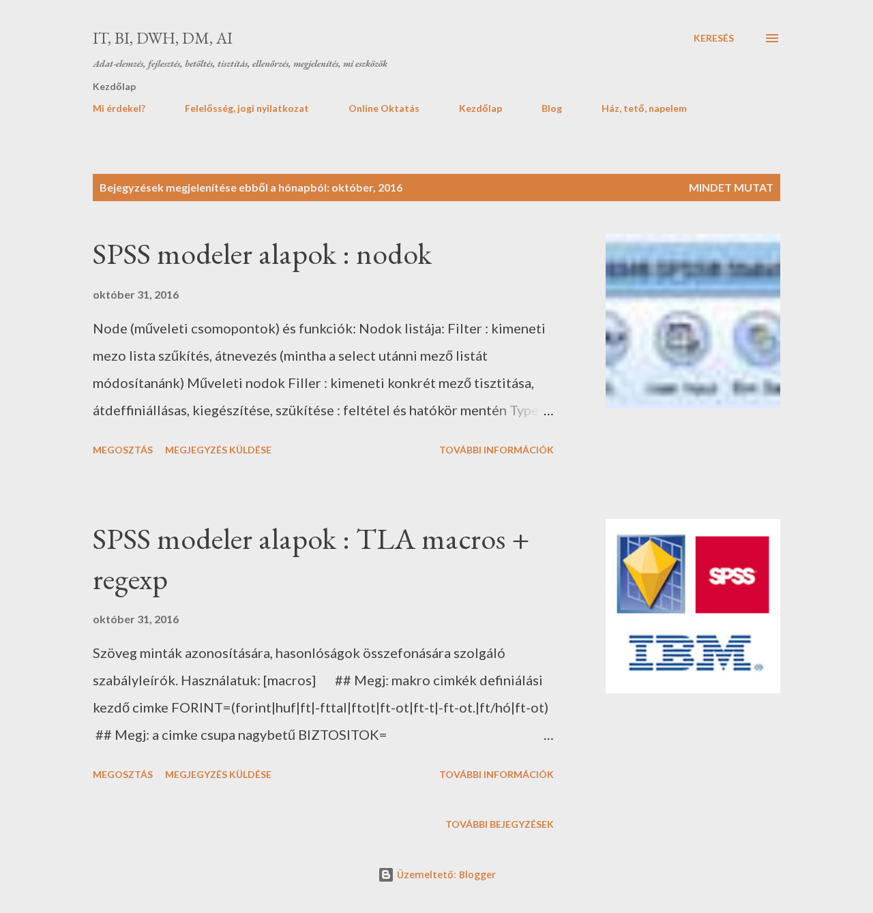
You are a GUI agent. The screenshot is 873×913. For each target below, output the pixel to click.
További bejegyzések (499, 824)
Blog (552, 108)
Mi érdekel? (119, 108)
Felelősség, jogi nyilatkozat (247, 108)
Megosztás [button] (123, 449)
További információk (496, 449)
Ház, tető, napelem (644, 108)
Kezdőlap (480, 108)
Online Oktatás (384, 108)
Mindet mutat (731, 187)
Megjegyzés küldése (218, 449)
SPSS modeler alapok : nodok (262, 253)
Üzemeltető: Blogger (445, 874)
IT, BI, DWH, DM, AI (163, 37)
